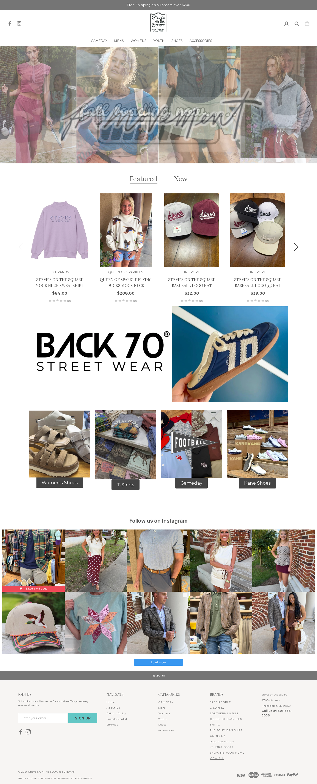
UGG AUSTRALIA (222, 741)
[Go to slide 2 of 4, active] (301, 155)
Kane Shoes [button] (257, 483)
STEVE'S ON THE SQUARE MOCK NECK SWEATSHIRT (60, 282)
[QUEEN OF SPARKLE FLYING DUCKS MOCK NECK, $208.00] (125, 230)
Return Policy (116, 713)
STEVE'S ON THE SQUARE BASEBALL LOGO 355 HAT (257, 282)
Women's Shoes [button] (60, 482)
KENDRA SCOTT (221, 747)
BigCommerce (83, 778)
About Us (113, 707)
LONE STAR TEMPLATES (43, 778)
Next (308, 104)
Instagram (158, 675)
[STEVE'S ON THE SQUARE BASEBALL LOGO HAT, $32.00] (191, 230)
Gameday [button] (191, 483)
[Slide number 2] (158, 104)
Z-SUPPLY (217, 707)
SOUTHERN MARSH (224, 713)
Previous (8, 104)
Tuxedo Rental (117, 719)
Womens (138, 40)
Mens (119, 40)
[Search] (297, 22)
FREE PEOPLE (220, 702)
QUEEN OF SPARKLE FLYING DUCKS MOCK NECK (126, 282)
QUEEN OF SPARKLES (226, 719)
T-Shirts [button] (125, 484)
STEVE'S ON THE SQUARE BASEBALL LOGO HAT (191, 282)
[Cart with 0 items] (307, 22)
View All (217, 758)
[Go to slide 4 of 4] (311, 155)
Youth (159, 40)
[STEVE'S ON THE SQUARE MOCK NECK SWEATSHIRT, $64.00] (59, 230)
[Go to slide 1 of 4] (296, 155)
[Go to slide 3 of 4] (306, 155)
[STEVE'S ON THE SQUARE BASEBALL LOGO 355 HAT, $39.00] (257, 230)
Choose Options (60, 255)
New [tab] (181, 178)
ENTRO (215, 724)
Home (111, 702)
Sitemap (113, 724)
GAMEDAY (99, 40)
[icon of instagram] (19, 23)
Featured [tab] (143, 178)
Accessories (201, 40)
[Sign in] (286, 22)
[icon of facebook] (10, 23)
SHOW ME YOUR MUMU (227, 752)
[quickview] (79, 201)
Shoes (177, 40)
